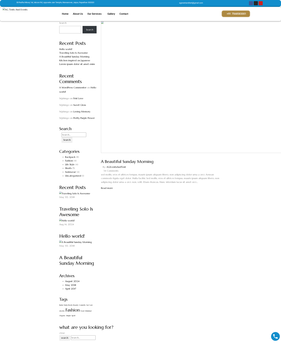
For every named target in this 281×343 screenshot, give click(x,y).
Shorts (68, 168)
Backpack (70, 156)
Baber (61, 305)
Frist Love (78, 98)
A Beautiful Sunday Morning (74, 56)
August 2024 (72, 281)
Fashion (69, 160)
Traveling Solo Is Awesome (73, 52)
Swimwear (70, 171)
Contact (123, 13)
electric (62, 311)
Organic (62, 316)
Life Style (69, 164)
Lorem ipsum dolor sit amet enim (77, 64)
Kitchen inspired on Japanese (74, 60)
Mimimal (88, 311)
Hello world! (65, 49)
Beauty (75, 305)
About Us (78, 13)
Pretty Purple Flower (84, 117)
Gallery (111, 13)
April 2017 (70, 288)
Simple (68, 316)
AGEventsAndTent (116, 166)
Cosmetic (82, 305)
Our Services (94, 13)
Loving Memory (81, 111)
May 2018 (70, 285)
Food (82, 311)
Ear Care (89, 305)
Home (65, 13)
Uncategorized (73, 175)
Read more (107, 188)
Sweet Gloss (79, 104)
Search (62, 22)
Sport (73, 316)
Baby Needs (68, 305)
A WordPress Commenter (72, 87)
